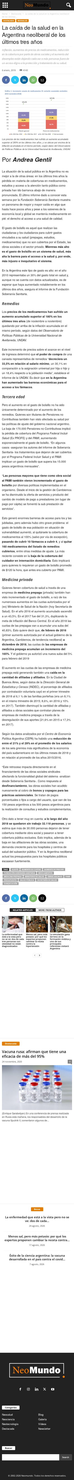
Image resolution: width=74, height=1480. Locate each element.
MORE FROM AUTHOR (49, 910)
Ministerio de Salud (34, 876)
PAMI (68, 876)
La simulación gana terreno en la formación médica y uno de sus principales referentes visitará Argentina (60, 941)
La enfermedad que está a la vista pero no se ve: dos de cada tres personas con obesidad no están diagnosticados (13, 940)
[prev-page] (35, 955)
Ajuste (15, 869)
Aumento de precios (54, 869)
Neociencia (8, 1419)
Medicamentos (45, 873)
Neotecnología (10, 1424)
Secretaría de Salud (47, 880)
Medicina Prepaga (13, 876)
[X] (15, 80)
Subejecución (10, 883)
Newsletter (44, 1428)
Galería (42, 1419)
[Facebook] (6, 80)
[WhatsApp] (33, 80)
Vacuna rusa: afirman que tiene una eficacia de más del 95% (34, 1054)
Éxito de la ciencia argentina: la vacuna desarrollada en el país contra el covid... (37, 1257)
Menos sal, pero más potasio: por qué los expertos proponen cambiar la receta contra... (37, 1238)
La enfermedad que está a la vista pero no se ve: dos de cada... (37, 1219)
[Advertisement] (37, 997)
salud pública (27, 880)
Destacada (16, 13)
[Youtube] (53, 1389)
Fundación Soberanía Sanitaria (19, 873)
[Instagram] (29, 1389)
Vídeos (42, 1424)
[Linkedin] (24, 80)
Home (4, 13)
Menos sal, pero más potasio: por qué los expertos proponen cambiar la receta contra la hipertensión (36, 940)
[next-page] (39, 955)
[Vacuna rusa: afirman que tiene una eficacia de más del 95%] (37, 1087)
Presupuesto (10, 880)
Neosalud (22, 20)
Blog (40, 1414)
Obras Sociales (55, 876)
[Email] (42, 80)
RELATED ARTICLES (23, 910)
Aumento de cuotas (31, 869)
